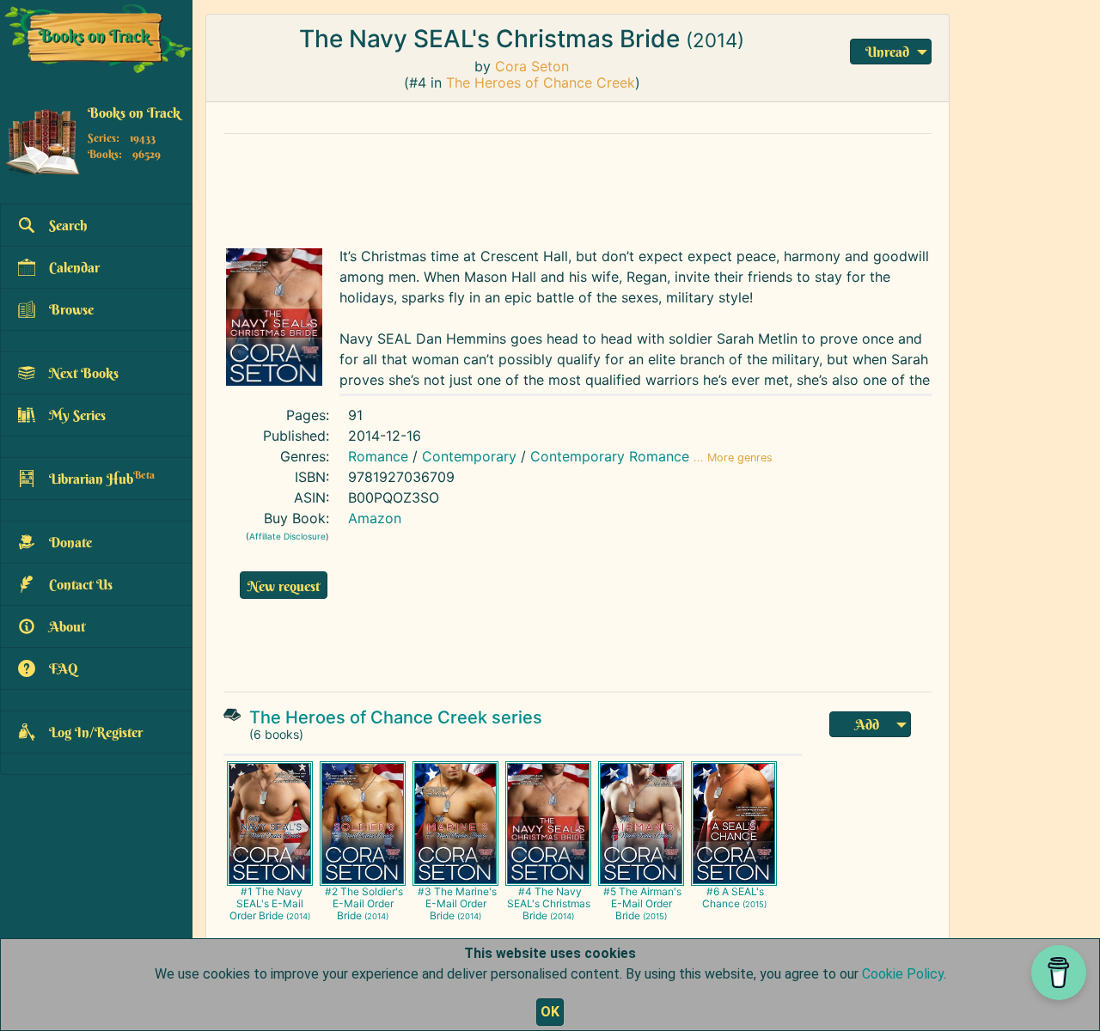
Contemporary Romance (609, 456)
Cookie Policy (903, 974)
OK (550, 1012)
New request (284, 586)
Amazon (374, 518)
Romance (378, 456)
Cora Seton (532, 66)
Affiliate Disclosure (287, 536)
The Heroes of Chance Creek (540, 82)
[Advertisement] (577, 186)
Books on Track (134, 112)
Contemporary (469, 456)
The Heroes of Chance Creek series (395, 717)
